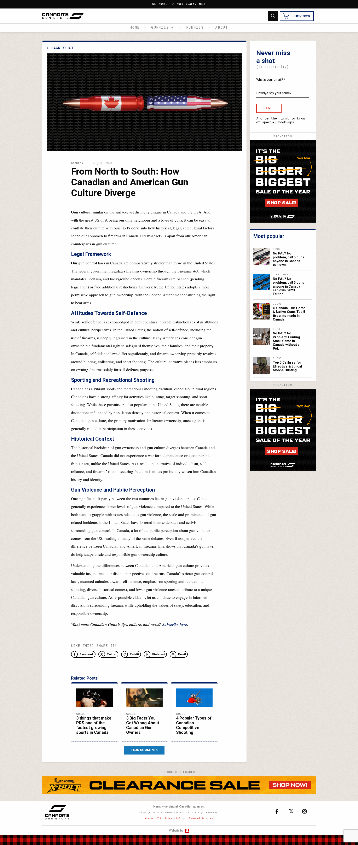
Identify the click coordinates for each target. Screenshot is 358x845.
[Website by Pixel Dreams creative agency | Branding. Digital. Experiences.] (186, 830)
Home (135, 27)
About (221, 27)
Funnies (195, 27)
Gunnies (160, 27)
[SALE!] (283, 181)
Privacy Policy (175, 818)
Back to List (62, 48)
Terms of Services (201, 818)
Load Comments (144, 750)
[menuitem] (137, 28)
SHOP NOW (301, 16)
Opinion (77, 163)
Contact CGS (153, 818)
